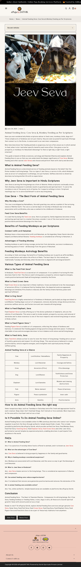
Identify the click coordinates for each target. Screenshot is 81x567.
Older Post (11, 517)
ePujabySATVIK (23, 564)
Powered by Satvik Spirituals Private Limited (46, 564)
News (18, 19)
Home (11, 19)
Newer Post (24, 517)
